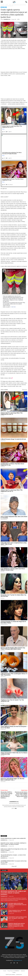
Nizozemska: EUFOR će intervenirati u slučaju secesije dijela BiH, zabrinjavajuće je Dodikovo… (6, 794)
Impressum (23, 970)
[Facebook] (12, 808)
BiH (9, 4)
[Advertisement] (14, 60)
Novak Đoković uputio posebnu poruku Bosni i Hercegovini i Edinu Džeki (17, 917)
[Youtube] (16, 808)
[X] (14, 808)
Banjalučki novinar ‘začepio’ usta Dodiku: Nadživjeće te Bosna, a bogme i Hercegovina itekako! (13, 843)
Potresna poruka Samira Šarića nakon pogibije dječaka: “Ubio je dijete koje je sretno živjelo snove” (21, 794)
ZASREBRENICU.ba (7, 19)
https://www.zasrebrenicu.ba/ (14, 803)
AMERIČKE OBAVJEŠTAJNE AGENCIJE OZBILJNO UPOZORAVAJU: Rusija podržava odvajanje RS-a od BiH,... (16, 925)
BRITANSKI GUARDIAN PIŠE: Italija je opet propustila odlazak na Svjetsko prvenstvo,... (13, 892)
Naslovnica (2, 4)
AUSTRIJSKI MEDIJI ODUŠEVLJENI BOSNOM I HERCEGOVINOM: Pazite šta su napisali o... (17, 905)
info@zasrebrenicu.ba (17, 960)
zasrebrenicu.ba (19, 974)
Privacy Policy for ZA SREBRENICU (13, 970)
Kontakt (14, 972)
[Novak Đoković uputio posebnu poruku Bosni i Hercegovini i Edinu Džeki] (4, 918)
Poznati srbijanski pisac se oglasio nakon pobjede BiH (13, 838)
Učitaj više (14, 866)
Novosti (7, 4)
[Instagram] (14, 963)
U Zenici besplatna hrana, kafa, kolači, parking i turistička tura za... (17, 911)
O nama (4, 970)
